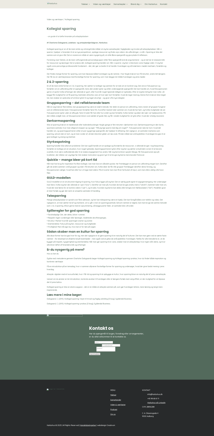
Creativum (111, 425)
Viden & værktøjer (118, 405)
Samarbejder (120, 4)
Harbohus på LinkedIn (156, 403)
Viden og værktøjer (102, 4)
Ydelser (84, 4)
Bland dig (135, 4)
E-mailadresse (95, 345)
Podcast (113, 409)
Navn (92, 342)
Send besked (94, 354)
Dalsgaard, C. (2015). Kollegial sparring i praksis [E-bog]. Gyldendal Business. (79, 304)
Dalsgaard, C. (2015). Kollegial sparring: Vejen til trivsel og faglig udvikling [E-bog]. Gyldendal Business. (89, 299)
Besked (92, 351)
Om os (113, 414)
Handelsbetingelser (88, 425)
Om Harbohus (151, 4)
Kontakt (163, 4)
